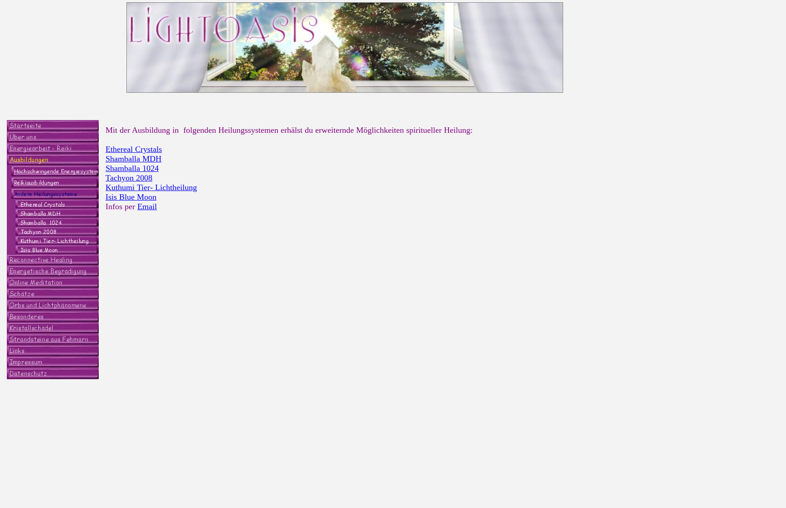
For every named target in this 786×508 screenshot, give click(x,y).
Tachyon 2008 (129, 177)
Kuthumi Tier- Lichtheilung (151, 187)
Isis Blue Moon (131, 196)
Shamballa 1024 (132, 168)
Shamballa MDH (133, 158)
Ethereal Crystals (134, 149)
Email (147, 206)
